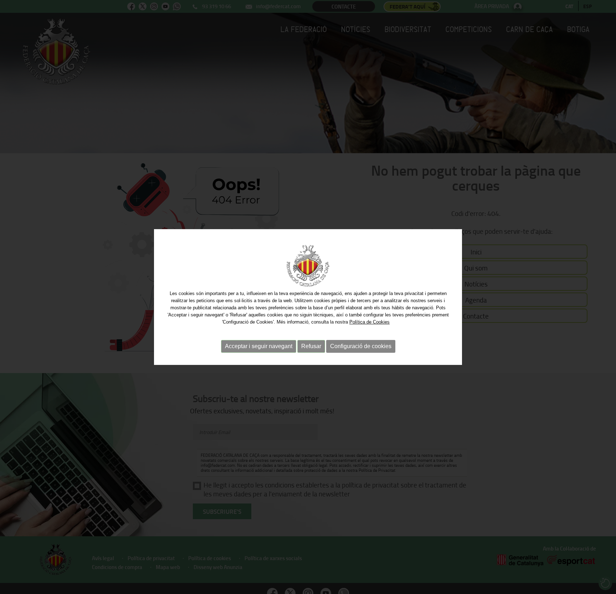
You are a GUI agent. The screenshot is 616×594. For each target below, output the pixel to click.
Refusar (311, 346)
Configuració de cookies (360, 346)
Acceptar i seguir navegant (258, 346)
